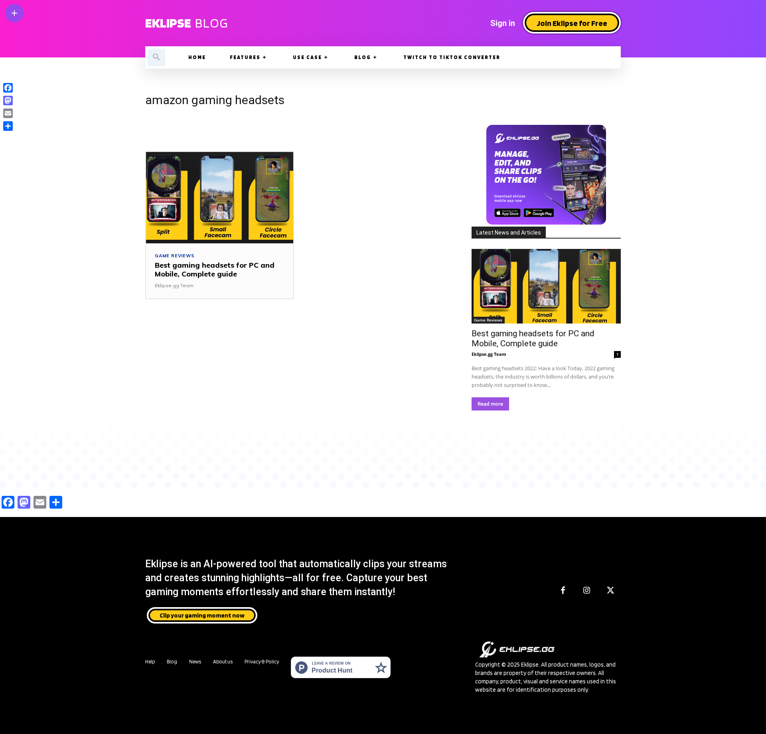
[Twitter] (611, 591)
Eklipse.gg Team (174, 285)
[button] (156, 57)
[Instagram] (587, 591)
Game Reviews (175, 256)
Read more (490, 404)
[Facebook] (563, 591)
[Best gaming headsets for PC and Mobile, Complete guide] (219, 197)
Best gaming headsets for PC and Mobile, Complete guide (214, 269)
